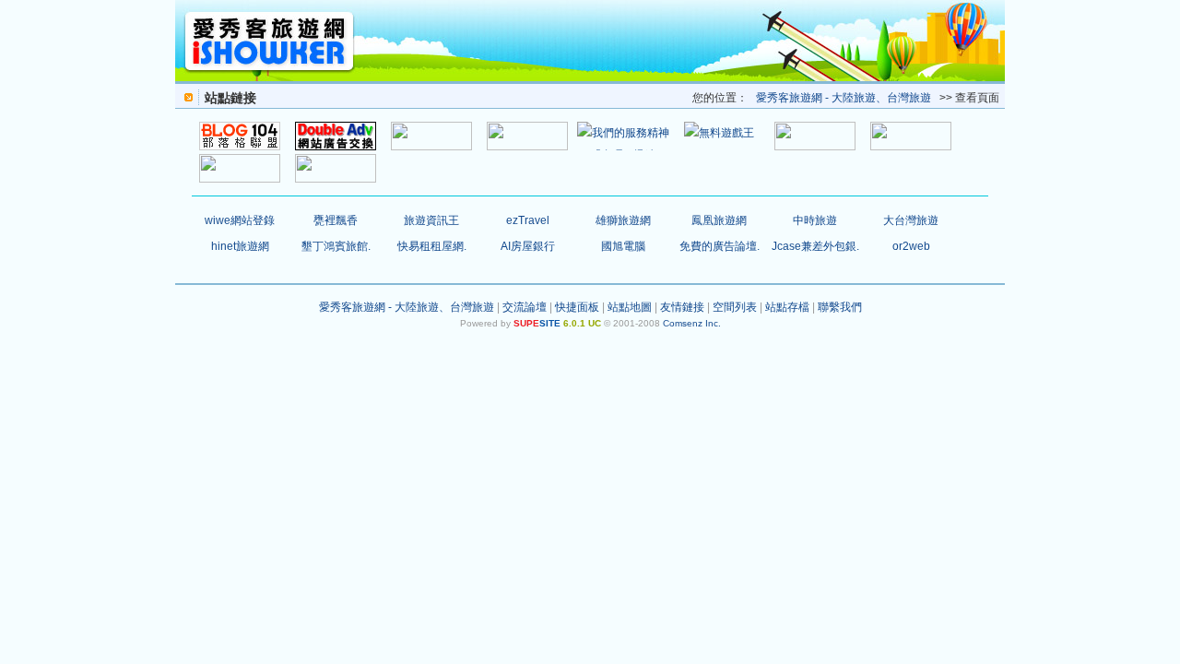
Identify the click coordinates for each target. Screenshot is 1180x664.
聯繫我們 (840, 307)
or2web (911, 246)
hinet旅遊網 (240, 246)
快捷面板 (577, 307)
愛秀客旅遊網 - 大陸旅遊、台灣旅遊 (843, 97)
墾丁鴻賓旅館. (336, 246)
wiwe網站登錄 (240, 220)
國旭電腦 (623, 246)
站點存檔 (787, 307)
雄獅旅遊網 (623, 220)
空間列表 (735, 307)
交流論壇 (524, 307)
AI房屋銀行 (528, 246)
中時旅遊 (815, 220)
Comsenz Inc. (692, 323)
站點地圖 (630, 307)
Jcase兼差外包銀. (815, 246)
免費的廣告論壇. (719, 246)
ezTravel (527, 220)
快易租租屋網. (431, 246)
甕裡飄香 (335, 220)
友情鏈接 (682, 307)
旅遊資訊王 (431, 220)
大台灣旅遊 (910, 220)
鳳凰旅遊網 (719, 220)
